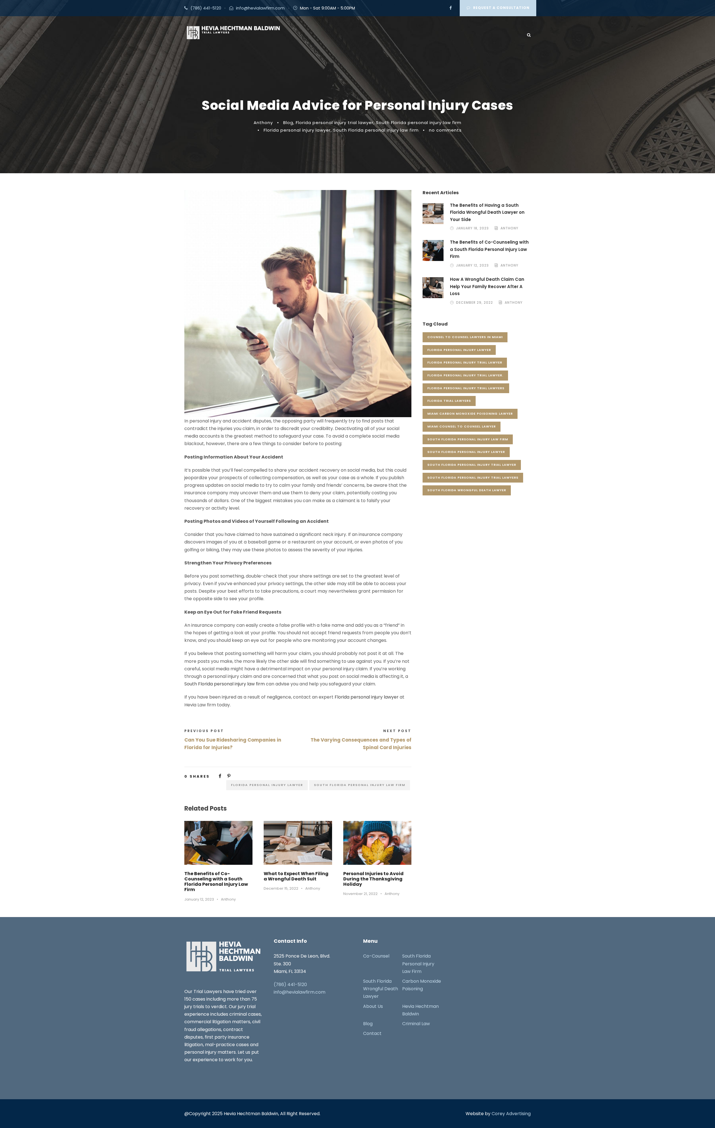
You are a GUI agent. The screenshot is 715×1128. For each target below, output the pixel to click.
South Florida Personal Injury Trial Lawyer (471, 464)
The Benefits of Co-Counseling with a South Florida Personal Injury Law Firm (216, 881)
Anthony (263, 122)
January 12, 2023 (199, 899)
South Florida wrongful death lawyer (466, 490)
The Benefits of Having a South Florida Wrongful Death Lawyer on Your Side (487, 212)
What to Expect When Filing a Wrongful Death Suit (296, 876)
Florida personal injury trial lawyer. (465, 375)
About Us (373, 1006)
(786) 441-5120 (205, 8)
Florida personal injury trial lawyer (334, 122)
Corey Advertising (511, 1113)
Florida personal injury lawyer (297, 130)
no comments (445, 130)
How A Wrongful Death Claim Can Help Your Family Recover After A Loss (487, 286)
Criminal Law (416, 1023)
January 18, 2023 (472, 228)
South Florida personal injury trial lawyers (472, 477)
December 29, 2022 (474, 302)
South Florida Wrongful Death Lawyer (380, 988)
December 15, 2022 (281, 888)
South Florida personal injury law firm (418, 122)
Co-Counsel (376, 956)
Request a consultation (501, 7)
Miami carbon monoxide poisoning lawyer (470, 413)
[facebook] (450, 8)
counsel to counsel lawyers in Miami (465, 337)
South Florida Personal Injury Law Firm (418, 963)
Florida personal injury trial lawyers (465, 388)
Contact (372, 1033)
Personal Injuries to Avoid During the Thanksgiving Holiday (373, 878)
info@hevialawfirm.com (260, 8)
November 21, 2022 (360, 893)
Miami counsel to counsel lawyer (461, 426)
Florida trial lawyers (449, 400)
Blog (288, 122)
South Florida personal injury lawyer (466, 452)
